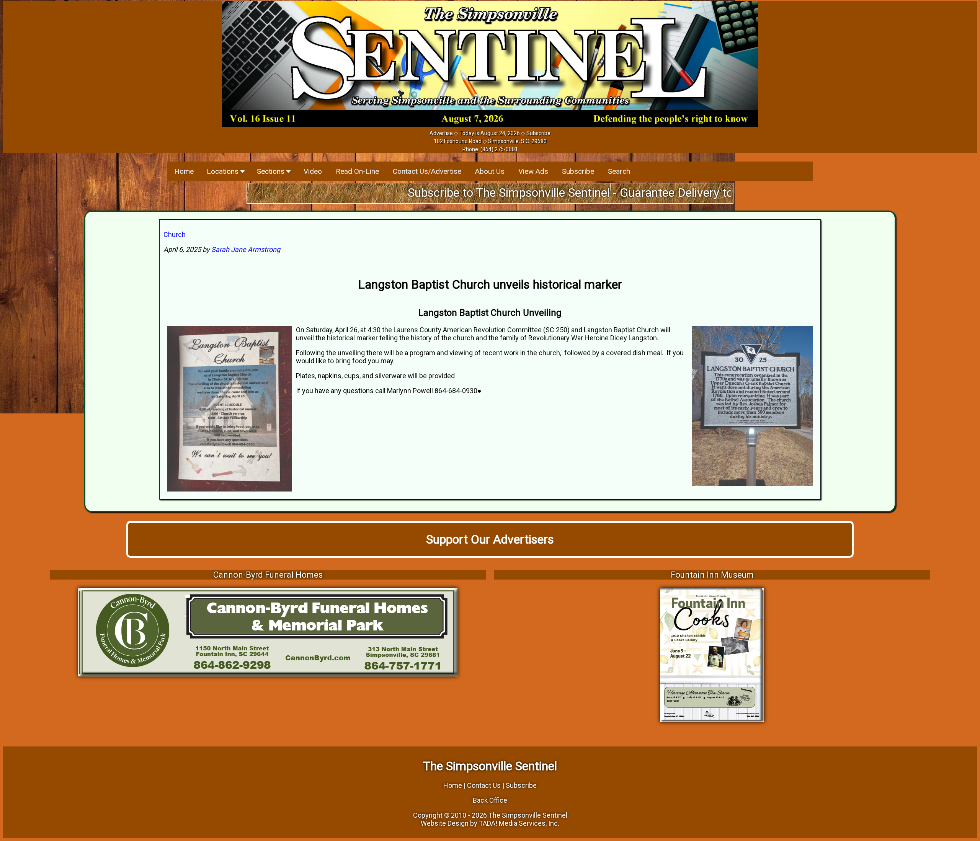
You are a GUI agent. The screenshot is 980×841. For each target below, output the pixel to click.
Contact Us (484, 785)
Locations (223, 171)
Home (184, 171)
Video (313, 171)
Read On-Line (357, 171)
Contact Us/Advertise (427, 171)
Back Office (490, 800)
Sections (271, 171)
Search (619, 171)
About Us (490, 171)
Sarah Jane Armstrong (245, 249)
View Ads (533, 171)
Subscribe (538, 133)
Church (174, 234)
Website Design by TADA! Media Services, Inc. (490, 823)
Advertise (441, 133)
